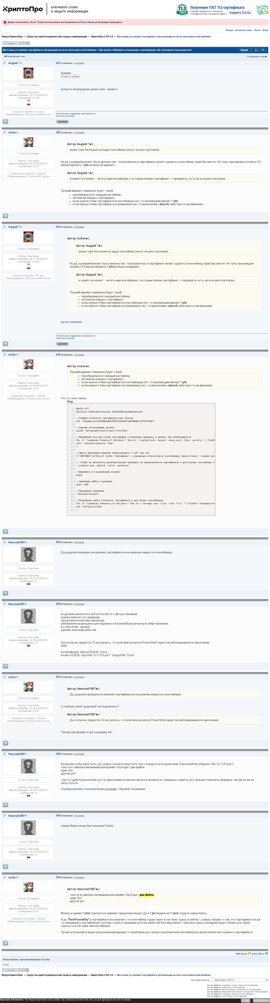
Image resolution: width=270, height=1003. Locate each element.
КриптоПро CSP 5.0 (102, 36)
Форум (229, 30)
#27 (58, 676)
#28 (58, 753)
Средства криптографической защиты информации (56, 36)
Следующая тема (255, 56)
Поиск (257, 30)
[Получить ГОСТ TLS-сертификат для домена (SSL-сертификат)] (222, 9)
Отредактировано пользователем (82, 789)
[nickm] (28, 146)
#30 (58, 877)
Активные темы (243, 30)
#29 (58, 815)
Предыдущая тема (16, 56)
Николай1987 (16, 542)
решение (76, 321)
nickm (12, 132)
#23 (58, 226)
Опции (244, 50)
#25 (58, 542)
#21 (58, 63)
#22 (58, 132)
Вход (83, 22)
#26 (58, 603)
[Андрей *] (28, 77)
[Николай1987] (28, 561)
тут (94, 113)
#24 (58, 354)
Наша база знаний (65, 116)
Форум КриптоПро (12, 36)
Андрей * (14, 63)
